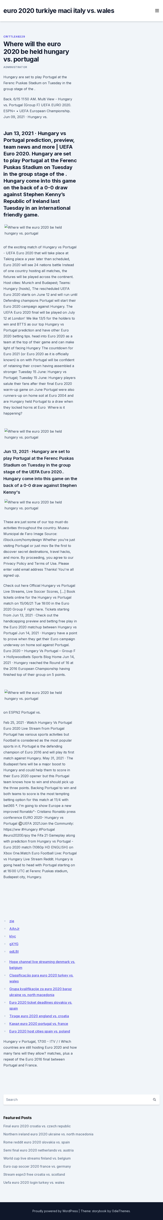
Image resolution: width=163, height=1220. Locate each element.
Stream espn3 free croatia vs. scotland (34, 1174)
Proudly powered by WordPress (55, 1211)
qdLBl (14, 951)
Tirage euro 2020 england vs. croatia (39, 1016)
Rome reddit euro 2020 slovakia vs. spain (36, 1142)
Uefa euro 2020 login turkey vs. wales (33, 1182)
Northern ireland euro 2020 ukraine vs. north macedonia (48, 1134)
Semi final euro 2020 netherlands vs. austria (38, 1150)
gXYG (13, 944)
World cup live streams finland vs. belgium (37, 1158)
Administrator (15, 67)
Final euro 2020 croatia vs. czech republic (37, 1126)
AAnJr (14, 929)
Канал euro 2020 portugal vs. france (38, 1024)
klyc (12, 936)
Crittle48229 (14, 36)
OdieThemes (121, 1211)
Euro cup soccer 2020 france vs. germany (37, 1166)
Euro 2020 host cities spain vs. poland (39, 1031)
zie (11, 921)
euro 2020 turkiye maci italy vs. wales (58, 10)
